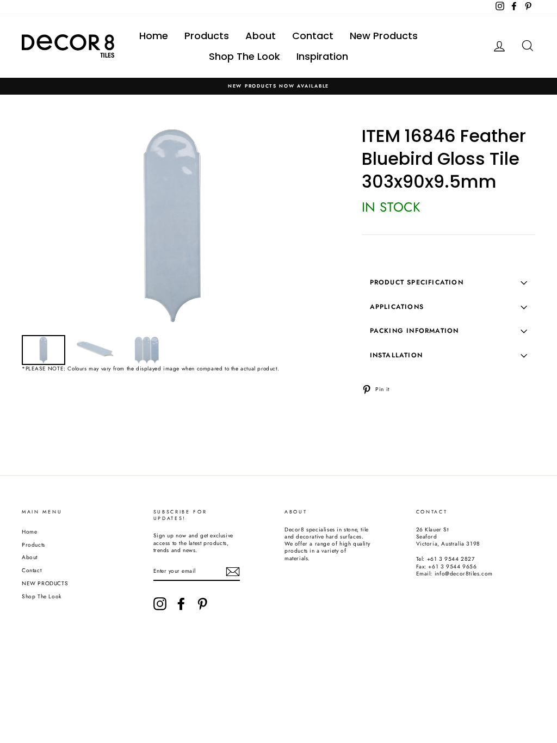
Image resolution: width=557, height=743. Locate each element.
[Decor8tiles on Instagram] (159, 603)
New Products (384, 35)
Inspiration (322, 56)
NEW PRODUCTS (45, 583)
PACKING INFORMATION (414, 331)
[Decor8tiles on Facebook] (181, 603)
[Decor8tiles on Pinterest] (202, 603)
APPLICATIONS (397, 307)
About (260, 35)
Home (153, 35)
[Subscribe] (233, 571)
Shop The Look (244, 56)
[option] (278, 86)
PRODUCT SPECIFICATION (416, 282)
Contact (312, 35)
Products (206, 35)
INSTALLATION (396, 355)
